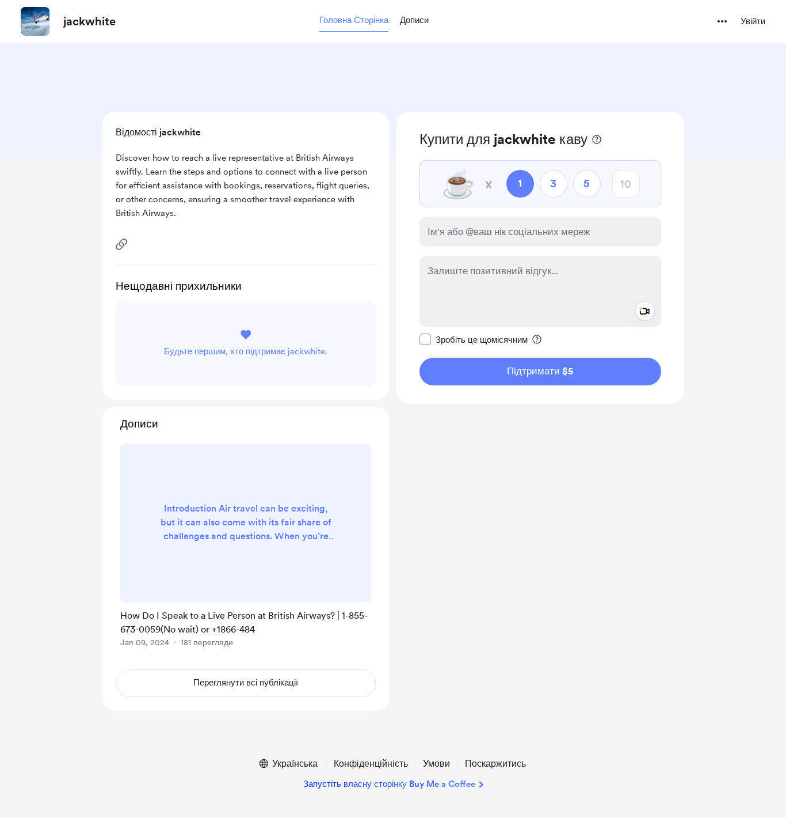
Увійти (753, 21)
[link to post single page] (246, 547)
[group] (246, 547)
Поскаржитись (495, 763)
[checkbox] (473, 339)
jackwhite (89, 21)
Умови (436, 763)
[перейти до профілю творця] (35, 21)
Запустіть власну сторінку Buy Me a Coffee (389, 784)
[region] (540, 258)
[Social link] (121, 244)
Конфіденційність (371, 763)
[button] (354, 21)
